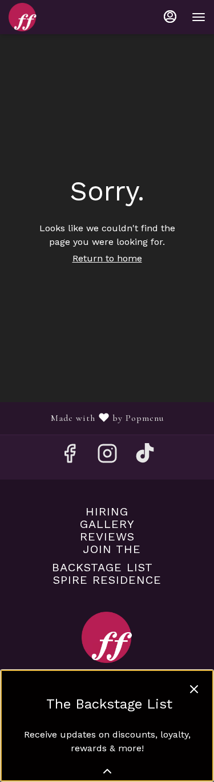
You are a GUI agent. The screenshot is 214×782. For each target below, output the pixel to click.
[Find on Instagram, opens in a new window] (107, 457)
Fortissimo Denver (107, 637)
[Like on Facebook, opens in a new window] (69, 457)
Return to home (107, 258)
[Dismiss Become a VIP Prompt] (194, 689)
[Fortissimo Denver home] (60, 17)
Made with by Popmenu (86, 418)
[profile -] (170, 16)
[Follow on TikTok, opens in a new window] (145, 457)
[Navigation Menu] (198, 17)
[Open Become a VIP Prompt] (107, 771)
